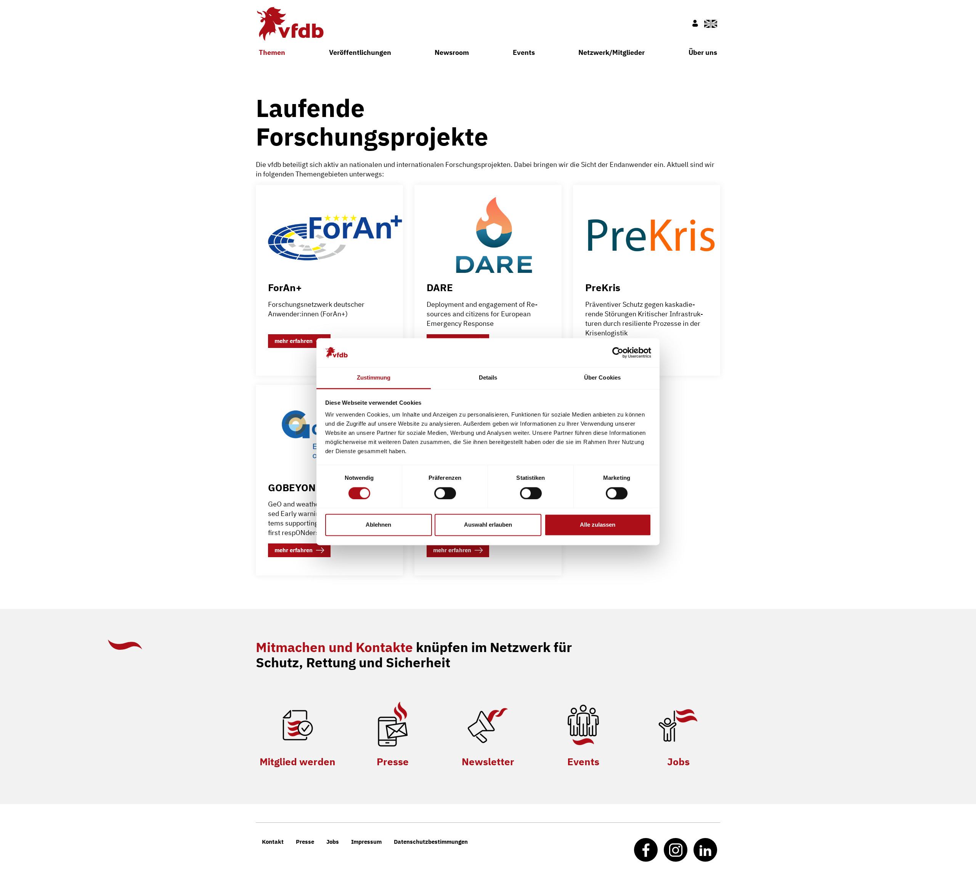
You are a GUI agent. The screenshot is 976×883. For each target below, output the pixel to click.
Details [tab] (488, 378)
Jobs (678, 761)
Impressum (366, 841)
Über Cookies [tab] (602, 378)
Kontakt (273, 841)
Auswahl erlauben (488, 525)
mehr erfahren (293, 341)
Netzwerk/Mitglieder (611, 52)
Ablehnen (378, 525)
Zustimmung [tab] (374, 378)
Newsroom (452, 52)
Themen (272, 52)
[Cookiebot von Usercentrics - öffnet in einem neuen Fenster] (617, 352)
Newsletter (488, 761)
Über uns (703, 52)
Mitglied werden (298, 761)
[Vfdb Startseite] (290, 24)
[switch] (445, 493)
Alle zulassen (597, 525)
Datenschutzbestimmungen (431, 841)
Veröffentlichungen (360, 52)
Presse (393, 761)
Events (524, 52)
